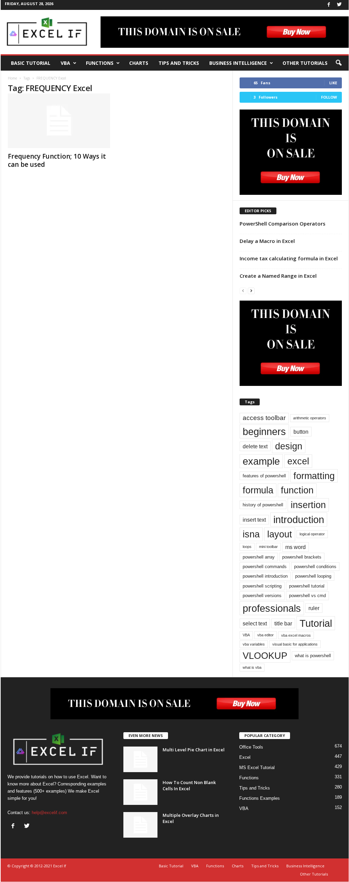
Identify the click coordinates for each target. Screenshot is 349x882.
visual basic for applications (295, 644)
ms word (295, 547)
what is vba (252, 667)
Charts (138, 63)
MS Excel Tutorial (257, 767)
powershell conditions (315, 566)
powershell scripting (262, 586)
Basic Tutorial (30, 63)
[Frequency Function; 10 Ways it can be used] (59, 120)
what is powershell (313, 655)
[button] (338, 63)
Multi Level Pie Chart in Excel (194, 750)
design (288, 446)
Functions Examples (259, 798)
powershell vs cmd (307, 595)
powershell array (259, 557)
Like (333, 82)
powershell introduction (265, 576)
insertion (308, 505)
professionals (272, 608)
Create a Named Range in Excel (278, 275)
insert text (254, 520)
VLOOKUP (265, 655)
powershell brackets (301, 557)
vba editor (265, 635)
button (300, 432)
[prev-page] (243, 290)
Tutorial (316, 623)
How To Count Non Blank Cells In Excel (189, 785)
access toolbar (264, 417)
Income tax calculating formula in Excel (289, 258)
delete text (255, 446)
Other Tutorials (305, 63)
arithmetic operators (309, 418)
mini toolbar (268, 547)
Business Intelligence (238, 63)
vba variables (254, 644)
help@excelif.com (49, 812)
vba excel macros (296, 635)
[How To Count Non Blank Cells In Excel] (140, 792)
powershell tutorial (306, 586)
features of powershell (264, 475)
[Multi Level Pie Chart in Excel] (140, 759)
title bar (283, 623)
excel (298, 461)
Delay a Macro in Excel (267, 240)
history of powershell (263, 504)
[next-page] (251, 290)
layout (279, 534)
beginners (264, 431)
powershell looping (313, 576)
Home (12, 78)
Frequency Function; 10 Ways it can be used (57, 160)
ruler (313, 608)
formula (258, 490)
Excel (245, 757)
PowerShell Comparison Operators (282, 223)
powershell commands (265, 566)
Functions (99, 63)
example (261, 461)
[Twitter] (339, 5)
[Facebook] (329, 5)
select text (255, 623)
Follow (329, 97)
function (297, 490)
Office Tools (251, 747)
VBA (65, 63)
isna (251, 534)
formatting (314, 476)
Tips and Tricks (178, 63)
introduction (298, 519)
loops (247, 547)
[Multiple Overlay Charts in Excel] (140, 825)
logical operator (312, 534)
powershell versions (262, 595)
